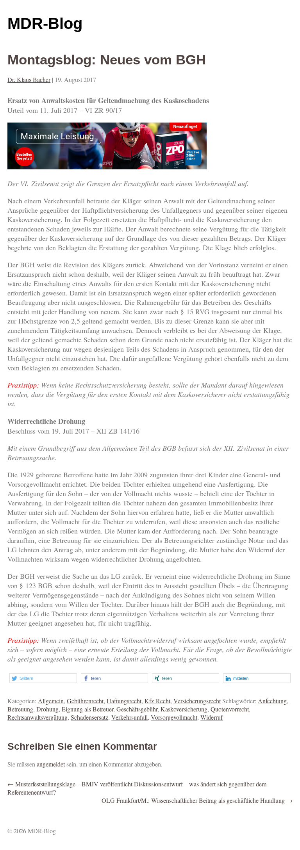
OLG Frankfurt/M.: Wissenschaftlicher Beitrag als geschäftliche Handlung (197, 800)
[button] (43, 678)
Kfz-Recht (157, 701)
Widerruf (211, 717)
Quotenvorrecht (230, 709)
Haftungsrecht (124, 701)
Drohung (47, 709)
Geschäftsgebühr (136, 709)
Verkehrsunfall (129, 717)
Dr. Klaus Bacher (28, 79)
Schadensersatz (89, 717)
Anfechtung (272, 701)
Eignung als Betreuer (87, 709)
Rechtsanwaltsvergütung (37, 717)
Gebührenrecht (85, 701)
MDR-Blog (44, 23)
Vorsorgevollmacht (174, 717)
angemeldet (51, 764)
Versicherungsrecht (197, 701)
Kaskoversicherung (184, 709)
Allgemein (51, 701)
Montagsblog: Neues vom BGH (106, 59)
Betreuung (20, 709)
